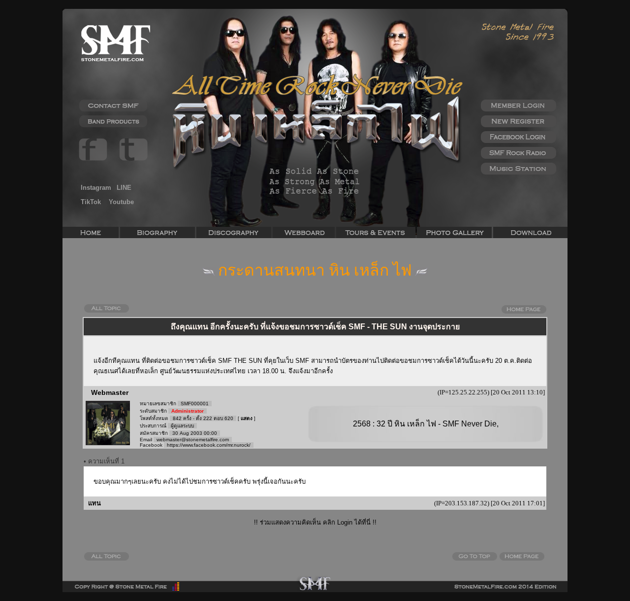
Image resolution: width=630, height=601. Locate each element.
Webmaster (109, 392)
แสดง (246, 418)
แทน (94, 503)
